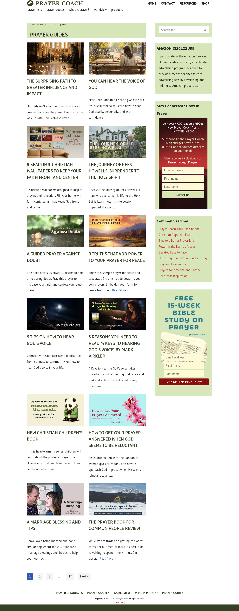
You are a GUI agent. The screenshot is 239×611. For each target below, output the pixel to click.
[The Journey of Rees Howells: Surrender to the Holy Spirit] (117, 142)
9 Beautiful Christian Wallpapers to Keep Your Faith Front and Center (54, 171)
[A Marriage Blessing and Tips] (55, 499)
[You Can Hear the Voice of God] (117, 58)
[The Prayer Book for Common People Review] (117, 499)
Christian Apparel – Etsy (174, 235)
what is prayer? (79, 10)
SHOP (205, 3)
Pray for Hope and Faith (174, 264)
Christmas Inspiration (173, 276)
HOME (152, 3)
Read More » (120, 290)
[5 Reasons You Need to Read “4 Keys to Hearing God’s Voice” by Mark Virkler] (117, 314)
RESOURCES (188, 3)
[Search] (205, 30)
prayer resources (69, 593)
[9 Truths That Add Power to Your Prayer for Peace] (117, 231)
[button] (124, 10)
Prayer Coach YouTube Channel (179, 229)
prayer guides (172, 593)
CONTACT (168, 3)
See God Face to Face (173, 252)
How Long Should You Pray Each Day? (184, 258)
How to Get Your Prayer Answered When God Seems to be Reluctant (115, 439)
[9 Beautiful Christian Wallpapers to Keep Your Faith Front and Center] (55, 142)
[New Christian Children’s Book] (55, 410)
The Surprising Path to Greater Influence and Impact (52, 87)
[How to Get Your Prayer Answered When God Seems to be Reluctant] (117, 410)
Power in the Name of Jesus (177, 246)
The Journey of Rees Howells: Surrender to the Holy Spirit (114, 171)
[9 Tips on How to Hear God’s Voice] (55, 314)
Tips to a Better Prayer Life (176, 240)
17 (70, 576)
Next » (84, 576)
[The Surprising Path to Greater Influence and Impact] (55, 58)
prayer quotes (55, 10)
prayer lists (34, 10)
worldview (100, 10)
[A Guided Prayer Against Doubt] (55, 231)
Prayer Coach (46, 24)
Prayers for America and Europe (180, 270)
